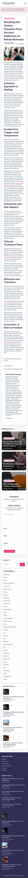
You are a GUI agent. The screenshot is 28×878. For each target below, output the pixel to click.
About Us (4, 759)
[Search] (22, 564)
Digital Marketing (7, 589)
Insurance (5, 630)
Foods (4, 612)
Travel (4, 673)
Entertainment (6, 600)
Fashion (5, 606)
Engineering (6, 598)
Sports (5, 667)
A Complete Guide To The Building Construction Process (11, 804)
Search (6, 560)
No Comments (21, 43)
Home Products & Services (9, 627)
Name (6, 528)
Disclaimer (4, 768)
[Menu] (25, 3)
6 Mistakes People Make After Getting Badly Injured (13, 697)
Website (6, 543)
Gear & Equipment (7, 618)
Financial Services (7, 609)
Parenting (5, 641)
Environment (6, 603)
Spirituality (6, 664)
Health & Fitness (9, 18)
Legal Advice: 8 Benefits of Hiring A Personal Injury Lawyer (13, 743)
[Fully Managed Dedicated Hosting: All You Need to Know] (6, 707)
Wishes (5, 679)
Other (4, 638)
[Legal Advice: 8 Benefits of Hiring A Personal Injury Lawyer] (6, 738)
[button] (8, 418)
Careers (5, 580)
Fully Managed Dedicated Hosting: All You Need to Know (13, 712)
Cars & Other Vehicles (8, 583)
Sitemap (4, 770)
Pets (4, 647)
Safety (5, 662)
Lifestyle (5, 635)
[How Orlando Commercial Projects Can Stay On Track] (6, 722)
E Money (5, 592)
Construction (6, 586)
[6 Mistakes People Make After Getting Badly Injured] (6, 692)
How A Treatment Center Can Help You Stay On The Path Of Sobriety (12, 444)
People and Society (8, 644)
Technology (6, 670)
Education (5, 595)
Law (4, 632)
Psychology (6, 653)
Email (6, 535)
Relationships (6, 659)
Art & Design (6, 574)
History (5, 624)
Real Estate (6, 656)
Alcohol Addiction (8, 365)
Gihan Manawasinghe (13, 374)
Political (5, 650)
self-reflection (19, 117)
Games (5, 615)
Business (5, 577)
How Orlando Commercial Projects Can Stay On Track (13, 728)
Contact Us (5, 761)
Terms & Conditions (7, 766)
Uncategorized (7, 676)
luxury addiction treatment (11, 302)
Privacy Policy (5, 763)
